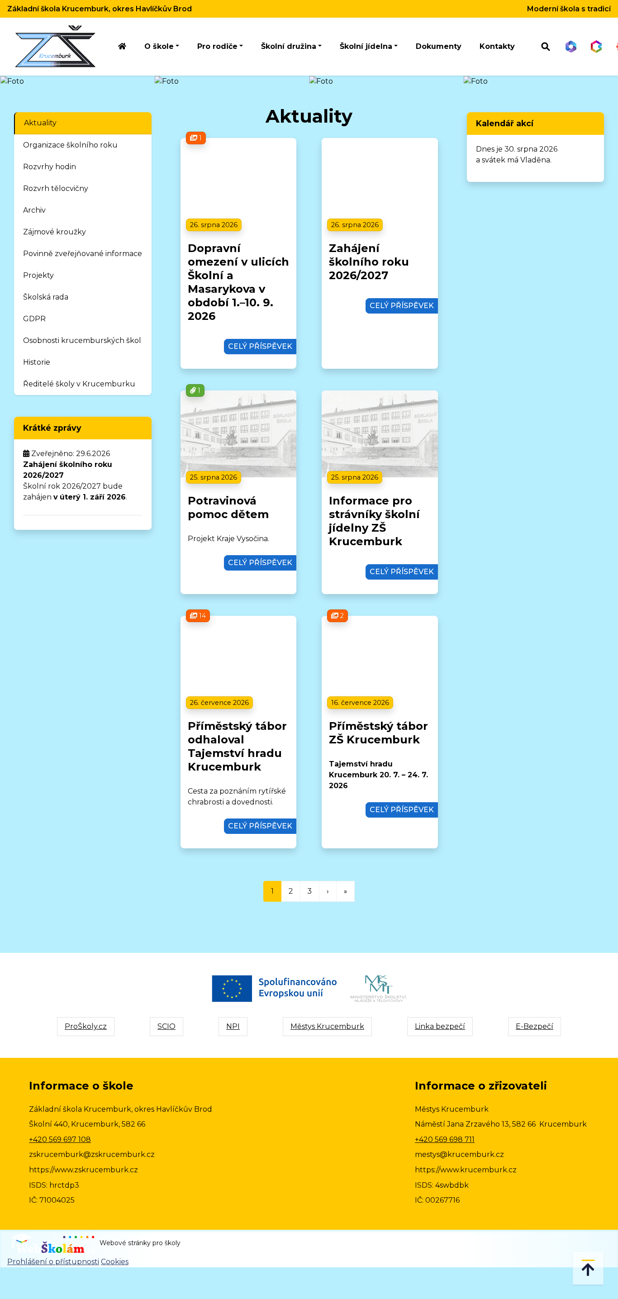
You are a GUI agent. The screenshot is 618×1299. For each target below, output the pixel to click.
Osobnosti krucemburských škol (82, 340)
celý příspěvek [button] (260, 346)
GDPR (34, 318)
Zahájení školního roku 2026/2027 (369, 262)
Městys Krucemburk (327, 1026)
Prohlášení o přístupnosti (53, 1261)
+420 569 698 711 (445, 1139)
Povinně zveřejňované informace (82, 253)
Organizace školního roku (70, 145)
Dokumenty (438, 46)
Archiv (34, 210)
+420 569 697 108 (60, 1139)
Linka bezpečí (440, 1026)
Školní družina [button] (288, 46)
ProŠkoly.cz (86, 1026)
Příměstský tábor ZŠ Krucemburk (378, 732)
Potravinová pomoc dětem (228, 507)
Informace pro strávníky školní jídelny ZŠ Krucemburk (374, 521)
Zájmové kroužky (54, 232)
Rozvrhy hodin (49, 166)
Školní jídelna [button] (366, 46)
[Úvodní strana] (122, 47)
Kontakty (497, 46)
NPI (233, 1026)
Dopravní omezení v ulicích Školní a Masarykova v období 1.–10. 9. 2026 (238, 282)
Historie (36, 362)
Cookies (114, 1261)
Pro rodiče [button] (217, 46)
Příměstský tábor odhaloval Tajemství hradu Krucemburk (237, 746)
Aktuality (40, 123)
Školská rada (45, 297)
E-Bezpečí (534, 1026)
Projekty (38, 275)
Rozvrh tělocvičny (55, 188)
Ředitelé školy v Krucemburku (79, 384)
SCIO (166, 1026)
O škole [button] (159, 46)
